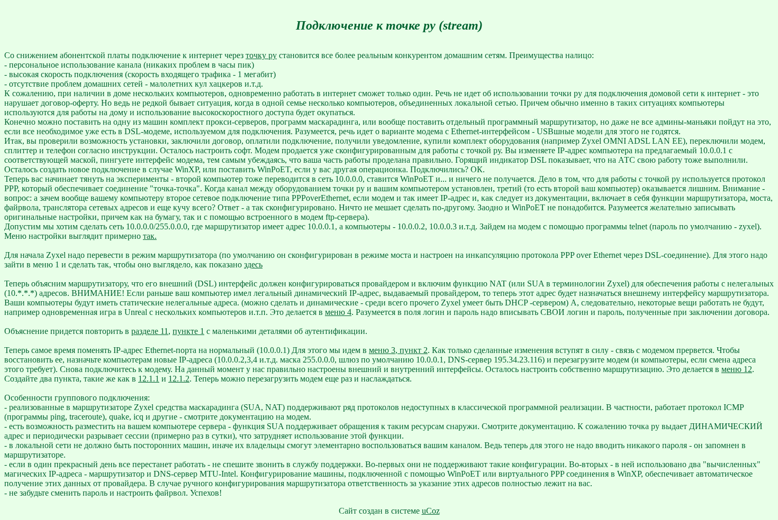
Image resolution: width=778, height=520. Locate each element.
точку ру (261, 55)
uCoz (431, 510)
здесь (253, 264)
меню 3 (382, 350)
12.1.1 (148, 378)
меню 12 (736, 369)
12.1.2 (178, 378)
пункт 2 (412, 350)
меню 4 (338, 312)
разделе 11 (149, 331)
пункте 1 (188, 331)
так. (150, 235)
